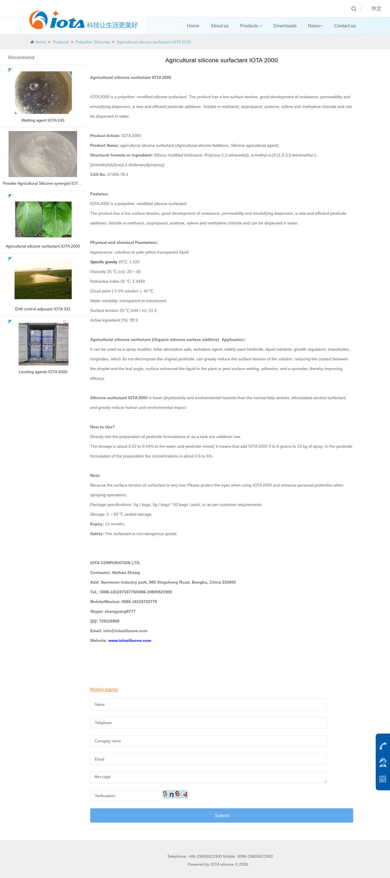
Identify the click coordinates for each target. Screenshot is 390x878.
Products (249, 25)
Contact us (345, 25)
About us (220, 25)
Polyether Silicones (93, 42)
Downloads (285, 25)
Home (193, 25)
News (314, 25)
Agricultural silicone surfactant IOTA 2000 (154, 42)
